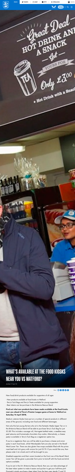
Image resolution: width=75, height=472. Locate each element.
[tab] (16, 2)
